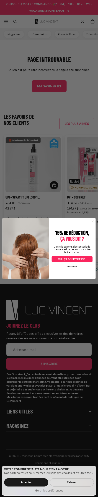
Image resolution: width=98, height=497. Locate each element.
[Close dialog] (92, 221)
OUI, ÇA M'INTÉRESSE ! (72, 259)
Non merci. (72, 266)
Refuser (72, 482)
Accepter (26, 482)
